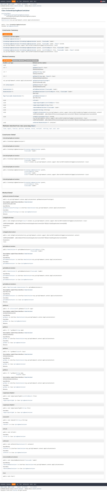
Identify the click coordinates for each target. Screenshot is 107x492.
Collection (9, 85)
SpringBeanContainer (12, 26)
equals (9, 128)
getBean (35, 67)
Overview (2, 1)
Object (33, 126)
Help (35, 1)
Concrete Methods (32, 60)
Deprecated (26, 1)
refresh (35, 100)
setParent (36, 122)
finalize (14, 128)
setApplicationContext (39, 112)
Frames (19, 4)
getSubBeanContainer (39, 89)
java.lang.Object (6, 13)
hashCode (27, 128)
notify (33, 128)
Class (56, 43)
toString (45, 128)
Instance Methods (18, 60)
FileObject (48, 47)
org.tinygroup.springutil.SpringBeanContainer (16, 15)
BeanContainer (6, 20)
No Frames (24, 4)
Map (4, 96)
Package (8, 1)
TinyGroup (15, 490)
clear (34, 65)
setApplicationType (38, 116)
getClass (21, 128)
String (40, 72)
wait (50, 128)
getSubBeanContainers (39, 96)
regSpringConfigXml (38, 102)
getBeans (35, 85)
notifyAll (39, 128)
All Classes (33, 4)
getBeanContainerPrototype (41, 80)
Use (17, 1)
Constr (16, 6)
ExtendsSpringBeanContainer (11, 39)
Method (21, 6)
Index (31, 1)
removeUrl (36, 110)
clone (4, 128)
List (43, 47)
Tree (20, 1)
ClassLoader (45, 41)
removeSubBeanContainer (40, 107)
